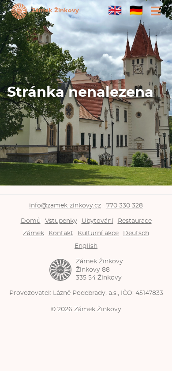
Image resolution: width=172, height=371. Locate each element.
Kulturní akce (98, 233)
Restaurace (135, 221)
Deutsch (136, 233)
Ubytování (97, 221)
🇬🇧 (115, 10)
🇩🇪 (136, 10)
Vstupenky (61, 221)
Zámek (33, 233)
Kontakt (61, 233)
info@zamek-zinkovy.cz (65, 205)
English (86, 246)
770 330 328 (124, 205)
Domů (31, 221)
